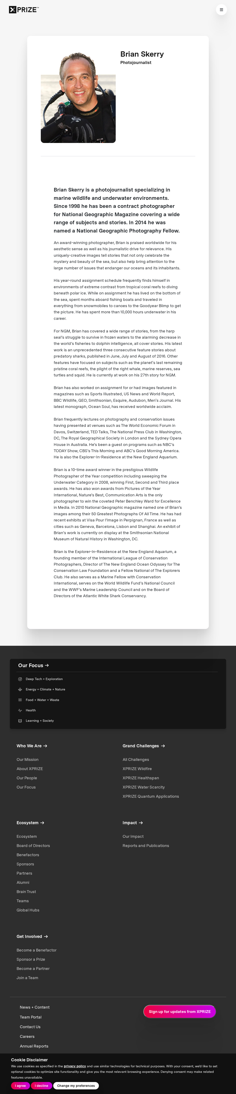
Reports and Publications (146, 845)
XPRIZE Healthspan (141, 778)
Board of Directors (33, 845)
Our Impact (133, 836)
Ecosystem (27, 836)
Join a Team (27, 977)
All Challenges (136, 759)
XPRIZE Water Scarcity (144, 787)
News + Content (35, 1007)
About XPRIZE (30, 768)
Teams (23, 901)
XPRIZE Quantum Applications (151, 796)
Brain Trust (26, 891)
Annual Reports (34, 1046)
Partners (24, 873)
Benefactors (28, 855)
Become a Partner (33, 968)
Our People (27, 778)
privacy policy (75, 1066)
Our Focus (26, 787)
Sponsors (25, 864)
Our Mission (27, 759)
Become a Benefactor (36, 950)
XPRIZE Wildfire (137, 768)
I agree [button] (20, 1086)
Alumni (23, 882)
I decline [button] (41, 1086)
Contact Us (30, 1026)
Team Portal (30, 1017)
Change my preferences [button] (76, 1086)
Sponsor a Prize (31, 959)
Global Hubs (28, 910)
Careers (27, 1036)
